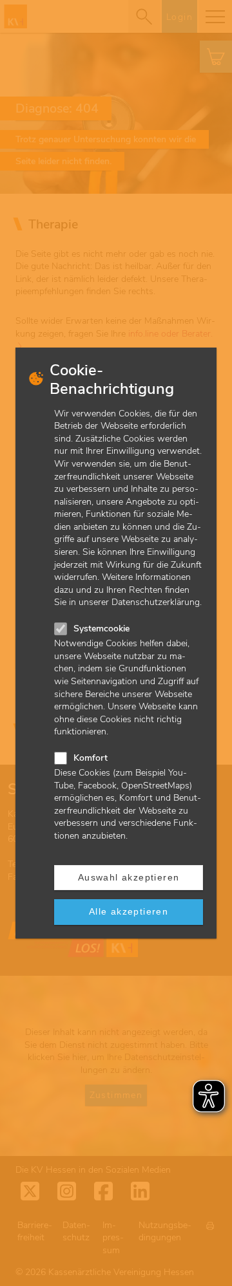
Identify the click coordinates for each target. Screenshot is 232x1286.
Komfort (90, 758)
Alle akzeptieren (128, 911)
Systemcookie (101, 628)
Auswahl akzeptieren (129, 877)
